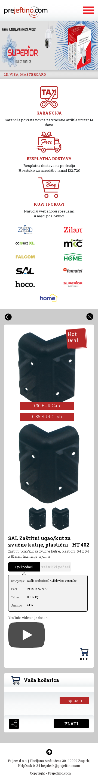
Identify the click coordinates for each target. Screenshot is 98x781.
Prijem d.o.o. (17, 760)
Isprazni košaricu (74, 701)
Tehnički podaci (55, 567)
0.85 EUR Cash (47, 416)
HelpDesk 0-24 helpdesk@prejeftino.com (49, 765)
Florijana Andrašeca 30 (48, 760)
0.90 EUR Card (47, 405)
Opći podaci (24, 567)
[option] (47, 370)
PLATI (71, 723)
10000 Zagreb (78, 760)
